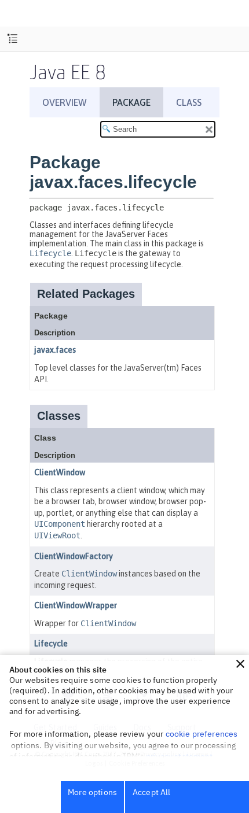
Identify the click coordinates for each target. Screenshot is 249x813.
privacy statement (179, 756)
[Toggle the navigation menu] (12, 39)
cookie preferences (202, 734)
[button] (240, 664)
